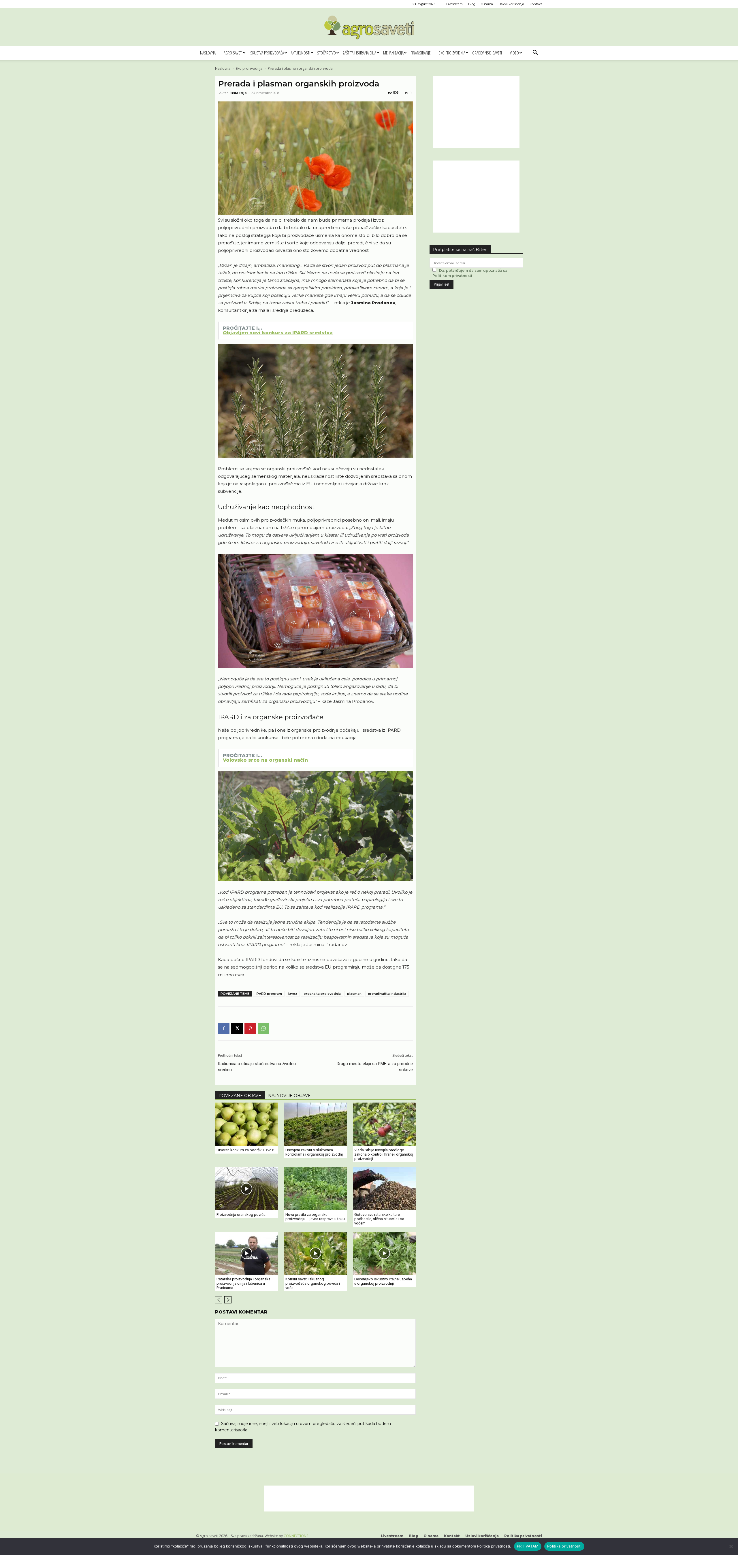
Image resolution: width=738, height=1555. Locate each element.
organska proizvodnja (322, 994)
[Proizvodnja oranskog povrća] (246, 1188)
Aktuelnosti (300, 53)
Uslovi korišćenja (511, 4)
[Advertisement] (476, 112)
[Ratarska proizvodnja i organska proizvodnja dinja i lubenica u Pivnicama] (246, 1253)
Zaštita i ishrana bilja (359, 53)
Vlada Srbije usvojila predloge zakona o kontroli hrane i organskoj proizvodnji (383, 1154)
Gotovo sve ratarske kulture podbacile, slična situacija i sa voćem (379, 1218)
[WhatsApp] (263, 1028)
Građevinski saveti (487, 53)
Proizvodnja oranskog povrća (241, 1214)
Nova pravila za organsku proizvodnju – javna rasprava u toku (315, 1216)
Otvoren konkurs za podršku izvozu (246, 1150)
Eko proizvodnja (452, 53)
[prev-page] (218, 1299)
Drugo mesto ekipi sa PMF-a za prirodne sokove (375, 1066)
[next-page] (227, 1299)
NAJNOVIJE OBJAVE (289, 1095)
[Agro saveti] (369, 27)
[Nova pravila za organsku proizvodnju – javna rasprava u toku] (315, 1188)
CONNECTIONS (296, 1535)
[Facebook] (223, 1028)
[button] (535, 53)
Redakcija (238, 92)
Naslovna (208, 53)
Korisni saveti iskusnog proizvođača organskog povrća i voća (312, 1283)
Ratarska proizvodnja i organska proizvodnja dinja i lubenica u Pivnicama (243, 1283)
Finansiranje (421, 53)
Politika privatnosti (523, 1536)
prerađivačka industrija (387, 994)
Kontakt (536, 4)
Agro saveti (233, 53)
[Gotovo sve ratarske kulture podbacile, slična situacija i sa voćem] (384, 1188)
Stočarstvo (326, 53)
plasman (354, 994)
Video (514, 53)
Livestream (454, 4)
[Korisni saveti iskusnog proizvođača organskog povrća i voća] (315, 1253)
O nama (487, 4)
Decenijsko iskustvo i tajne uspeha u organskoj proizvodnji (383, 1281)
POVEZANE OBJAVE (240, 1095)
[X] (237, 1028)
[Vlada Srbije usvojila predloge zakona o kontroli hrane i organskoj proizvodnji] (384, 1124)
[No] (731, 1546)
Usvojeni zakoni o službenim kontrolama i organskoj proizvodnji (314, 1152)
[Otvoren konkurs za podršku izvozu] (246, 1124)
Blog (471, 4)
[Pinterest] (250, 1028)
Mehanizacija (393, 53)
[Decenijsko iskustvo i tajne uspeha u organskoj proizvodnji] (384, 1253)
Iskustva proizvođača (266, 53)
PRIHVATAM (528, 1546)
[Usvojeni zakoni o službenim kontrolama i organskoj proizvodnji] (315, 1124)
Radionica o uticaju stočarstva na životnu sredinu (257, 1066)
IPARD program (269, 994)
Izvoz (292, 994)
